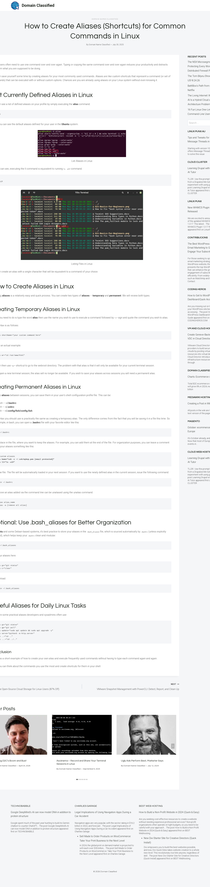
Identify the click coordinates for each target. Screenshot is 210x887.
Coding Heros (197, 289)
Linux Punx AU (196, 131)
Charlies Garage (86, 806)
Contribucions (198, 237)
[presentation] (82, 735)
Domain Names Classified (105, 19)
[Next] (173, 746)
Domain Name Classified (99, 44)
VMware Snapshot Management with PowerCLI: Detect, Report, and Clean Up (138, 687)
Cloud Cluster (197, 162)
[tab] (77, 779)
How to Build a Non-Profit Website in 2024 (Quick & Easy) (169, 812)
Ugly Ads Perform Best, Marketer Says (142, 761)
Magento (194, 421)
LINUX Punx (195, 201)
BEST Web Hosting (151, 806)
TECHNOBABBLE (21, 806)
